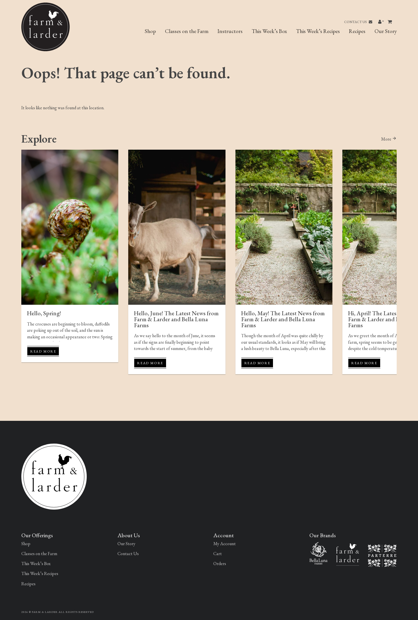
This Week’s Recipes (318, 31)
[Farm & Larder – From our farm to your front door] (347, 554)
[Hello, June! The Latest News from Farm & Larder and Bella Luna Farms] (176, 227)
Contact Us (355, 22)
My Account (224, 544)
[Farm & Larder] (54, 476)
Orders (219, 564)
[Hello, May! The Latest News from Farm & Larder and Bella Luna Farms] (283, 227)
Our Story (385, 31)
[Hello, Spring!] (69, 227)
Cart (217, 554)
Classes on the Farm (186, 31)
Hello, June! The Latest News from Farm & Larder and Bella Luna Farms (176, 319)
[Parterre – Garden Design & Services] (382, 555)
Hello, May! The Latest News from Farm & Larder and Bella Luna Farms (283, 319)
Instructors (230, 31)
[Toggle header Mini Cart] (390, 22)
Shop (150, 31)
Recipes (357, 31)
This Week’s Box (269, 31)
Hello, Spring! (44, 313)
